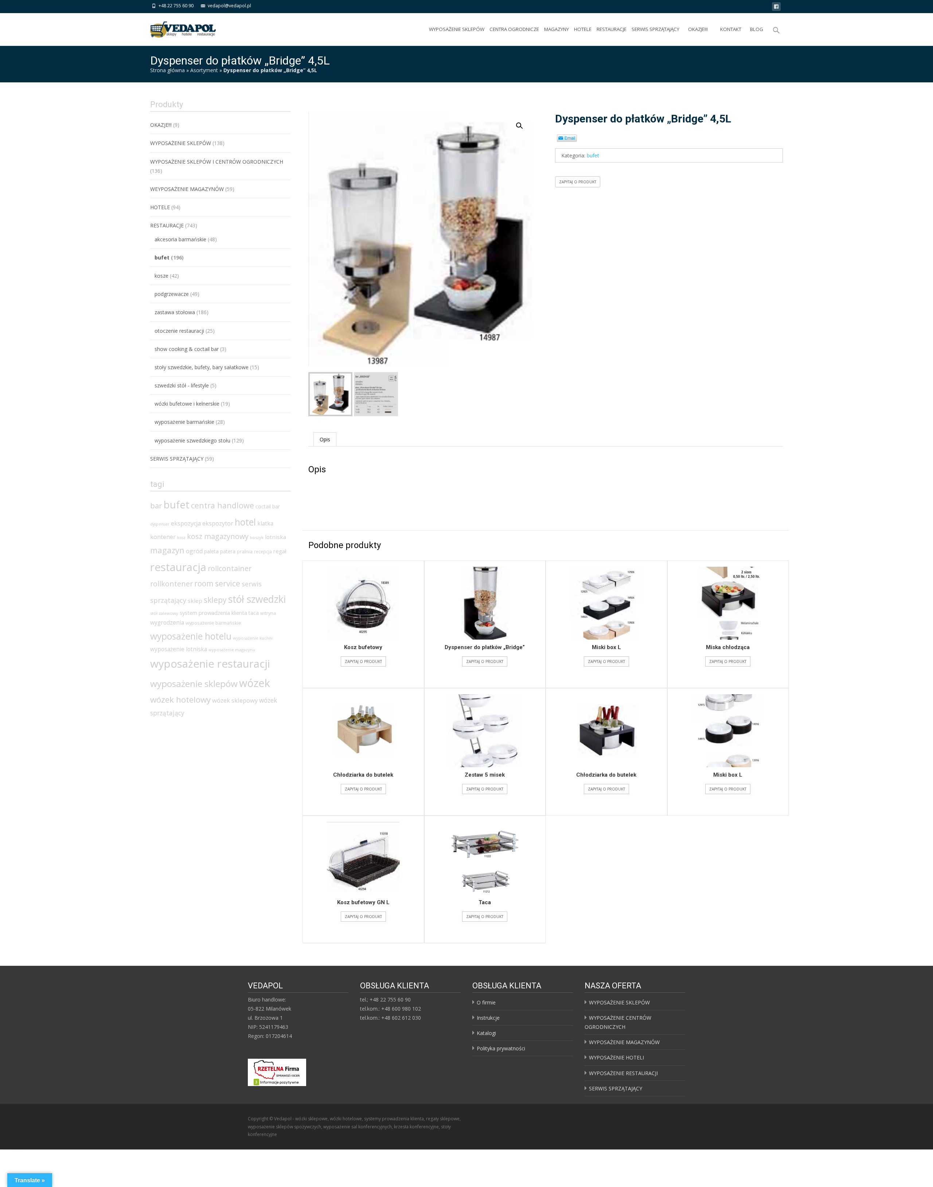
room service (217, 583)
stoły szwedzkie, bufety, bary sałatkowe (202, 367)
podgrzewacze (172, 293)
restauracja (178, 567)
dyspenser (159, 524)
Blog (756, 29)
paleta (211, 551)
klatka (265, 523)
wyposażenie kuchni (253, 638)
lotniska (275, 536)
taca (254, 612)
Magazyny (556, 29)
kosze (161, 275)
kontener (163, 537)
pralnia (245, 551)
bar (156, 505)
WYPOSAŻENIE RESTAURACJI (623, 1073)
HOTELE (583, 29)
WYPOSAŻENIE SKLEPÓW (456, 29)
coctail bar (267, 506)
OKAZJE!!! (698, 29)
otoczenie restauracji (179, 330)
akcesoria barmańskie (180, 239)
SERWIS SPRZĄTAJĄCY (655, 29)
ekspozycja (186, 523)
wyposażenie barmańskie (184, 421)
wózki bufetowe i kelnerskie (187, 403)
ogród (194, 551)
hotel (245, 522)
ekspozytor (217, 523)
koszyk (256, 537)
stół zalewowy (164, 613)
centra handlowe (222, 505)
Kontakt (730, 29)
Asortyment (204, 70)
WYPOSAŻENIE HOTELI (616, 1057)
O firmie (486, 1002)
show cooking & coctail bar (187, 348)
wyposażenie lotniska (178, 649)
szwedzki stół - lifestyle (182, 385)
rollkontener (171, 584)
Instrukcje (488, 1017)
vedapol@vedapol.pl (229, 6)
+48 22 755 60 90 (176, 6)
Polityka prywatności (501, 1048)
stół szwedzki (257, 599)
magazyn (167, 549)
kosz (181, 537)
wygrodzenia (167, 622)
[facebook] (776, 7)
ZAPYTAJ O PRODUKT (577, 181)
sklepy (215, 599)
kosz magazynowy (218, 536)
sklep (195, 600)
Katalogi (486, 1033)
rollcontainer (229, 568)
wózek (254, 683)
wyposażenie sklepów (194, 684)
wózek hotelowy (180, 699)
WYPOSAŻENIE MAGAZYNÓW (624, 1042)
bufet (593, 155)
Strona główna (167, 70)
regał (279, 551)
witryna (268, 613)
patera (227, 551)
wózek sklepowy (235, 700)
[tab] (324, 439)
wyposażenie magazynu (231, 649)
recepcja (263, 551)
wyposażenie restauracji (210, 663)
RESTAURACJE (611, 29)
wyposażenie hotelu (190, 636)
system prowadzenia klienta (213, 612)
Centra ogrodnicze (514, 29)
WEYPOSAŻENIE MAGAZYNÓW (187, 189)
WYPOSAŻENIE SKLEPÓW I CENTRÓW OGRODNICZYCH (216, 161)
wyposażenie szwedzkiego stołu (192, 440)
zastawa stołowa (175, 312)
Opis (325, 439)
